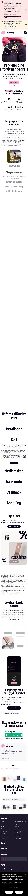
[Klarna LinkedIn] (11, 869)
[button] (26, 10)
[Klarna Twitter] (17, 869)
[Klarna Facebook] (4, 869)
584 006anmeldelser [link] (18, 738)
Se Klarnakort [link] (14, 463)
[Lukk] (25, 874)
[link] (8, 630)
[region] (14, 884)
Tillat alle (19, 892)
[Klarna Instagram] (24, 869)
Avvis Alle (9, 892)
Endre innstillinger (14, 887)
